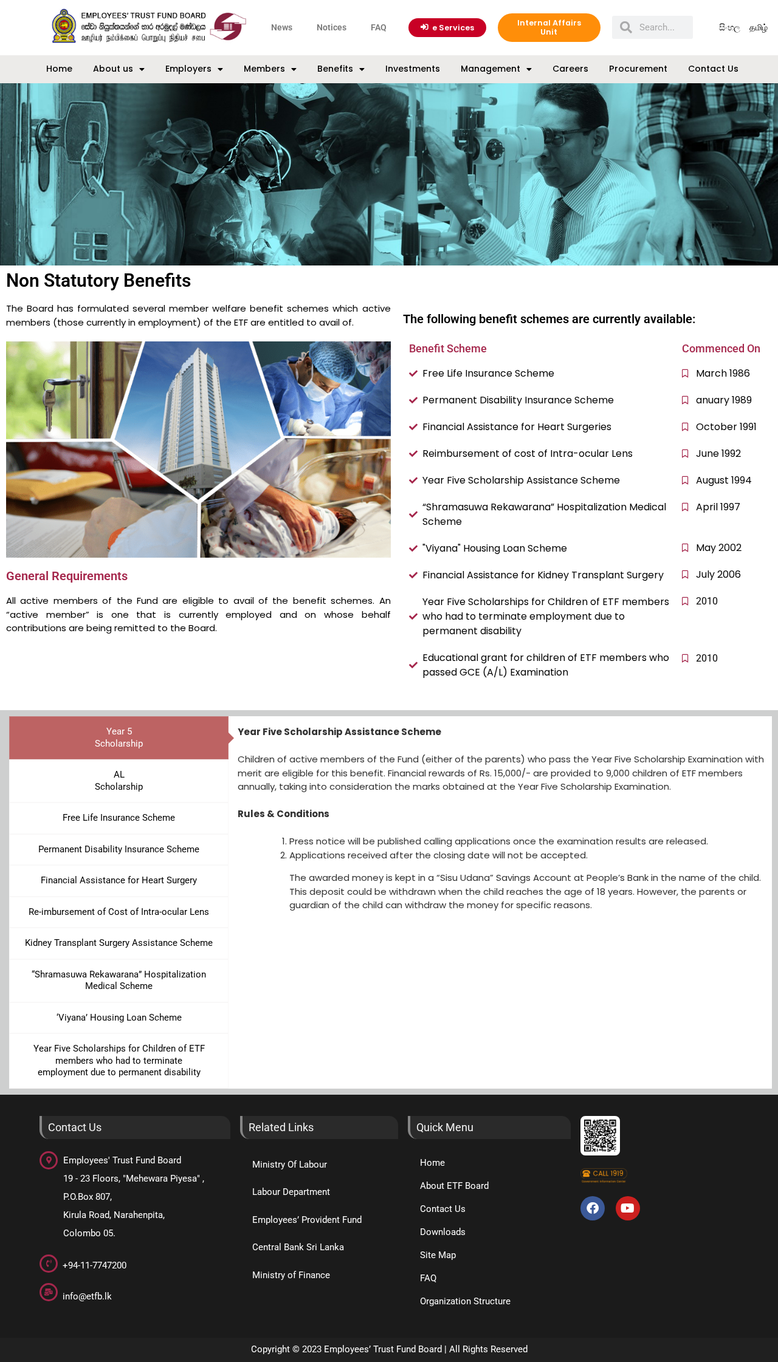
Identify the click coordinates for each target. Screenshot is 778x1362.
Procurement (638, 69)
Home (59, 69)
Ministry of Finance (291, 1275)
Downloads (443, 1232)
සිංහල (730, 27)
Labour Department (291, 1191)
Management (490, 69)
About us (113, 69)
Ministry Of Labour (289, 1164)
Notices (331, 27)
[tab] (119, 737)
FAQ (379, 27)
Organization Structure (465, 1301)
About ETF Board (454, 1185)
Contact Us (713, 69)
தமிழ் (758, 27)
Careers (570, 69)
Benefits (335, 69)
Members (264, 69)
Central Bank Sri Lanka (298, 1247)
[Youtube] (628, 1208)
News (281, 27)
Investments (412, 69)
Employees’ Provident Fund (307, 1219)
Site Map (438, 1255)
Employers (188, 69)
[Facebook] (592, 1208)
